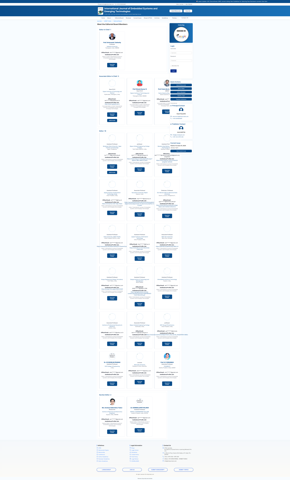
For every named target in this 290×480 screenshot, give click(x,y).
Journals (99, 21)
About (109, 18)
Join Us (132, 469)
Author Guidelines (103, 456)
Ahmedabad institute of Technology (167, 279)
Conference (101, 454)
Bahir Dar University (167, 236)
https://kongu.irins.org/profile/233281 (112, 289)
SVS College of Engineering (112, 366)
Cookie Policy (135, 454)
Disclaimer (134, 452)
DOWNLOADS (135, 461)
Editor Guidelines (103, 461)
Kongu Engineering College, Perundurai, (112, 279)
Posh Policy (134, 456)
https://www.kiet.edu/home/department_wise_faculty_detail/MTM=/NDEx (167, 334)
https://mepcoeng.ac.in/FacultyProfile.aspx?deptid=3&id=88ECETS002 (139, 159)
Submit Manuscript (176, 11)
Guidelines (165, 18)
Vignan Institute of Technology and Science (112, 92)
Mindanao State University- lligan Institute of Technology (112, 147)
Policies (174, 18)
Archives (157, 18)
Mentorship (101, 452)
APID (99, 448)
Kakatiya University (112, 46)
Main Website (189, 4)
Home (103, 18)
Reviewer (128, 18)
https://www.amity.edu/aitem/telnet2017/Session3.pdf (112, 246)
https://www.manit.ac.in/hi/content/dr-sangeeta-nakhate (167, 161)
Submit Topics (183, 469)
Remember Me (175, 65)
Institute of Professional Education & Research (112, 325)
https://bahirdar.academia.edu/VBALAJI (167, 246)
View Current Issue (181, 151)
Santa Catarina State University (167, 93)
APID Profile (112, 120)
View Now (241, 1)
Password (173, 56)
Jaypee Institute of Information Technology (139, 237)
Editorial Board (119, 18)
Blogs (133, 448)
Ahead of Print (148, 18)
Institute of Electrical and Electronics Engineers (112, 412)
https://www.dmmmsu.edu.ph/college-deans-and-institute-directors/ (167, 205)
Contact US (185, 18)
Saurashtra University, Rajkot (140, 192)
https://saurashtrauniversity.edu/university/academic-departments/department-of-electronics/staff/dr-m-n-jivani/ (139, 204)
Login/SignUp (106, 469)
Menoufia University (139, 364)
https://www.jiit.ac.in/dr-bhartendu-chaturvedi (140, 248)
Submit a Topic (181, 95)
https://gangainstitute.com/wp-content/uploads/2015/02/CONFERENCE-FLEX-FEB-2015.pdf (140, 293)
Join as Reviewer (181, 92)
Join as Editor (181, 88)
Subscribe (187, 11)
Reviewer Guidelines (104, 459)
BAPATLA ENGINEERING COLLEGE (139, 411)
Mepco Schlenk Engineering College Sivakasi (139, 147)
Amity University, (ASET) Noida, (112, 236)
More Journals (179, 4)
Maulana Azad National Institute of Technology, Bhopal (167, 147)
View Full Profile (112, 65)
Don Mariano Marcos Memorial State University (167, 193)
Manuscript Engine (103, 450)
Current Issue (137, 18)
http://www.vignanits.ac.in (112, 104)
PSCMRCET (167, 366)
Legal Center (135, 450)
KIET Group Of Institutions (167, 325)
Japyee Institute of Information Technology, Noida (112, 193)
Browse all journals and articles (145, 478)
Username (173, 48)
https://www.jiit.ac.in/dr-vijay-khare (112, 203)
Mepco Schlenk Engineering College (139, 325)
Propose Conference (181, 99)
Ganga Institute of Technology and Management (139, 280)
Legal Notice (134, 459)
